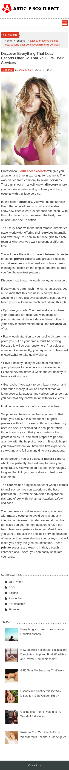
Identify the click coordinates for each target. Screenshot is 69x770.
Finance (13, 609)
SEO (11, 587)
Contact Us (34, 765)
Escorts (20, 40)
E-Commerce (16, 603)
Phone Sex (15, 598)
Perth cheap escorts (32, 171)
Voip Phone (15, 581)
